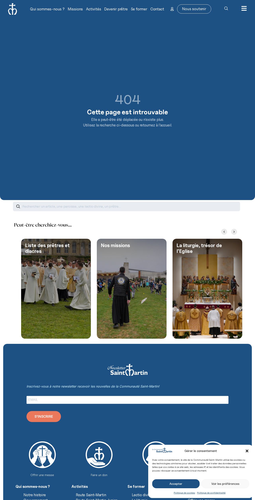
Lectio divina (142, 495)
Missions (75, 9)
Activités (93, 9)
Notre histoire (35, 495)
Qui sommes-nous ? (47, 9)
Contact (157, 9)
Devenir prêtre (116, 9)
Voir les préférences (225, 484)
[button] (247, 451)
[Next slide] (234, 232)
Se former (139, 9)
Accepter (176, 484)
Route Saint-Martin (91, 495)
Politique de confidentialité (211, 492)
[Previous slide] (224, 232)
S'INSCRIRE (43, 416)
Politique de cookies (184, 492)
